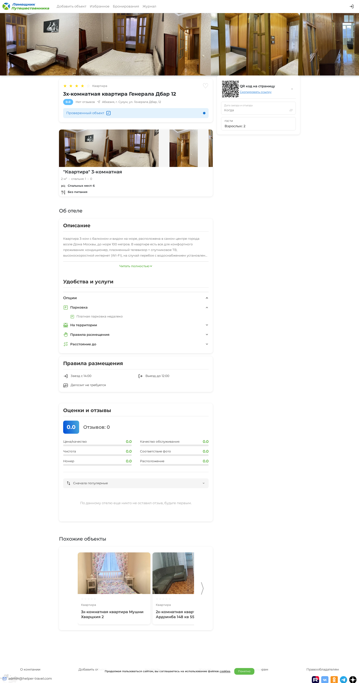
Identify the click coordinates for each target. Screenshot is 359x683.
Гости (229, 121)
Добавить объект (71, 6)
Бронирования (126, 6)
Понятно (244, 671)
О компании (30, 669)
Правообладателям (322, 669)
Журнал (149, 6)
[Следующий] (202, 588)
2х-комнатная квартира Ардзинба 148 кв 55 (179, 614)
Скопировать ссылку (256, 92)
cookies (225, 671)
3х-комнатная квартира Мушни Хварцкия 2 (112, 614)
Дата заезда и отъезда (238, 105)
